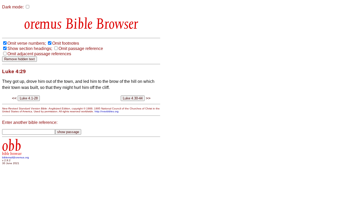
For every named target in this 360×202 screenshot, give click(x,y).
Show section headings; (29, 48)
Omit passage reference (81, 48)
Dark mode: (13, 7)
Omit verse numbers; (26, 43)
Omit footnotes (65, 43)
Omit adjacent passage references (39, 54)
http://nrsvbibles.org (107, 111)
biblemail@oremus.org (15, 157)
